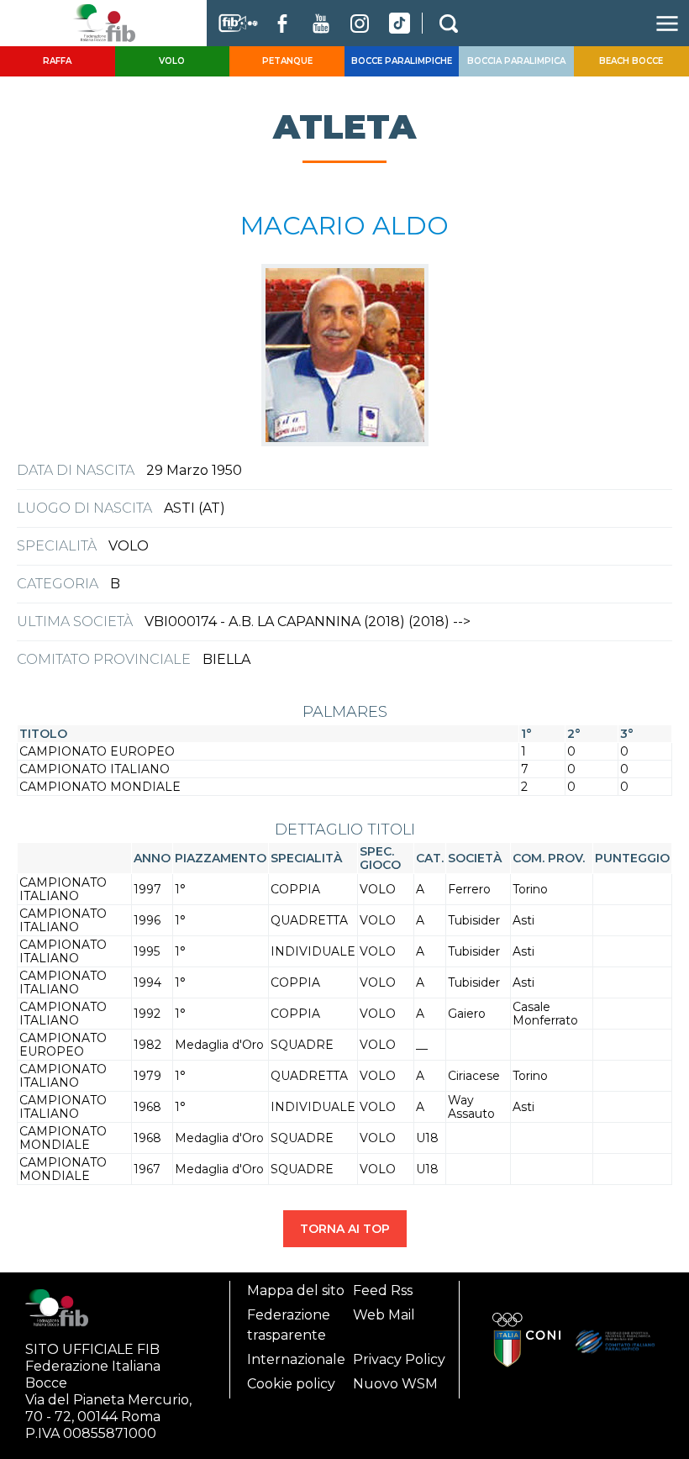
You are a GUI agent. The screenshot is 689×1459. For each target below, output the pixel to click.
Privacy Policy (399, 1359)
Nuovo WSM (395, 1384)
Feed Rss (383, 1290)
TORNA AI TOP (345, 1228)
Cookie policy (291, 1384)
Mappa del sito (295, 1290)
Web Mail (384, 1315)
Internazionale (296, 1359)
